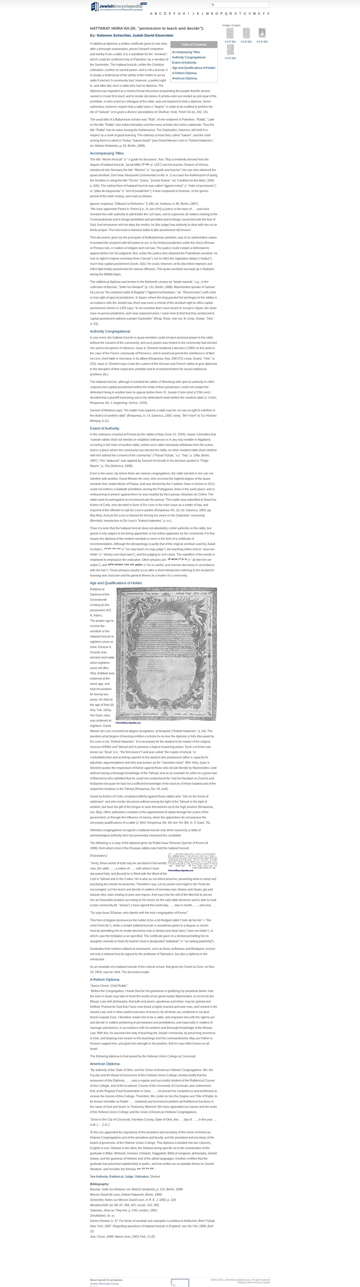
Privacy (241, 1282)
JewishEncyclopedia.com (119, 6)
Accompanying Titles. (186, 52)
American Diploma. (185, 78)
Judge (129, 1176)
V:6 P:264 (230, 58)
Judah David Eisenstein (153, 35)
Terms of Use (253, 1282)
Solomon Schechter (114, 35)
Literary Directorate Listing (104, 1283)
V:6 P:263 (262, 41)
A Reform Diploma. (184, 73)
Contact (266, 1282)
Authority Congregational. (189, 57)
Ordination (142, 1176)
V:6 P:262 (246, 41)
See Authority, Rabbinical (107, 1176)
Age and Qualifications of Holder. (194, 67)
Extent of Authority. (184, 62)
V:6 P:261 (230, 41)
